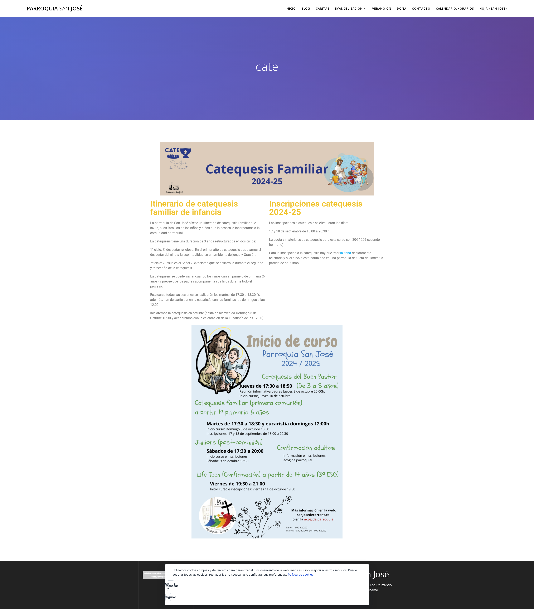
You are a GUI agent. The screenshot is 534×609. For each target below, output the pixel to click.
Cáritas (322, 8)
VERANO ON (381, 8)
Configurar (168, 597)
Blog (305, 8)
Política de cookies (300, 574)
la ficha (345, 253)
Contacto (421, 8)
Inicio (291, 8)
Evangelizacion (349, 8)
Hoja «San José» (494, 8)
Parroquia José (55, 8)
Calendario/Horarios (455, 8)
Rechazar (171, 586)
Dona (401, 8)
